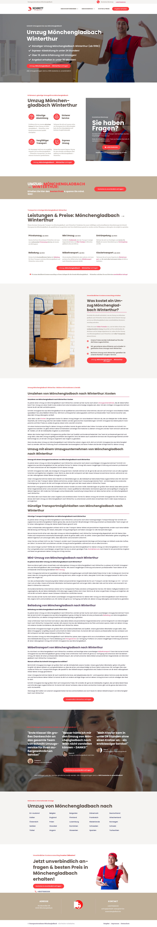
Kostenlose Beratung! (100, 117)
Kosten (43, 419)
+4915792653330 (121, 2)
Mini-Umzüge (81, 242)
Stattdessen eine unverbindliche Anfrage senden (111, 152)
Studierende (72, 240)
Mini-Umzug (60, 570)
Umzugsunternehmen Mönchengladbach (43, 923)
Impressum (115, 923)
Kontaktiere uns (94, 549)
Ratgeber (106, 923)
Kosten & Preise (103, 9)
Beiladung (57, 257)
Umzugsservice (87, 9)
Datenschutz (125, 923)
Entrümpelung (123, 242)
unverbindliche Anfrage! (120, 274)
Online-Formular (102, 326)
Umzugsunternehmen (68, 9)
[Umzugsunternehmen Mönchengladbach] (36, 8)
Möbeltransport (86, 259)
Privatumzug (43, 242)
